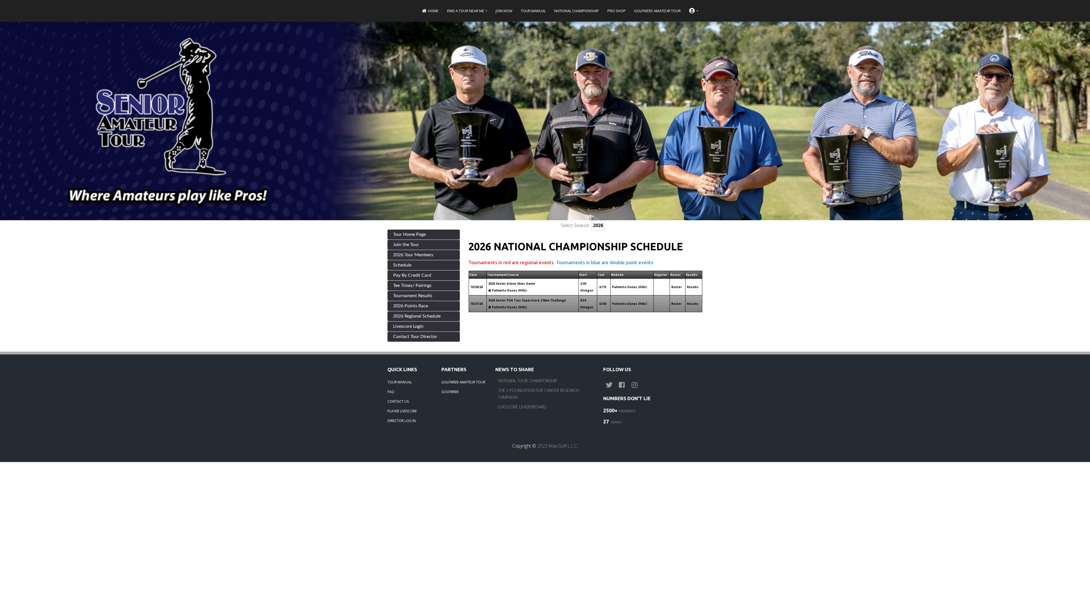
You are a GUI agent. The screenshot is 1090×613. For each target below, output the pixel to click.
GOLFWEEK (450, 391)
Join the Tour (406, 244)
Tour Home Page (409, 234)
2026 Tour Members (413, 255)
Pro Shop (616, 10)
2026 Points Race (410, 306)
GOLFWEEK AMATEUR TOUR (463, 382)
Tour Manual (533, 10)
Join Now (504, 10)
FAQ (390, 391)
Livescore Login (408, 326)
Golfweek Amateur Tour (657, 10)
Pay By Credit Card (412, 275)
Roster (676, 287)
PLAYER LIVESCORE (402, 411)
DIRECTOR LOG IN (401, 420)
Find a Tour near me (465, 10)
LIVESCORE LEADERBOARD (522, 407)
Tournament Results (412, 295)
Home (433, 10)
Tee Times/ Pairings (412, 285)
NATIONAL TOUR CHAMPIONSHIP (527, 380)
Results (693, 287)
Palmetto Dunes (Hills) (629, 287)
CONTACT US (398, 401)
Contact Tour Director (415, 336)
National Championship (576, 10)
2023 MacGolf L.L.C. (557, 446)
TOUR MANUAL (399, 382)
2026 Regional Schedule (417, 316)
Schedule (402, 265)
